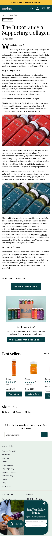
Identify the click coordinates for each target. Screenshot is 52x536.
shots (37, 103)
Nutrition (7, 20)
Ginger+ (16, 164)
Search (4, 462)
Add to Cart (14, 394)
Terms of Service (8, 472)
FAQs (4, 483)
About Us (6, 455)
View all (46, 354)
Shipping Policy (8, 469)
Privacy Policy (7, 465)
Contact (5, 479)
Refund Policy (7, 476)
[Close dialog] (47, 503)
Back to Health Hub (27, 286)
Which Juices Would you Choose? (26, 339)
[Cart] (43, 8)
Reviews (5, 458)
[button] (10, 382)
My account (6, 486)
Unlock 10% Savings (38, 525)
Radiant (44, 234)
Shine (17, 109)
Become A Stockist (9, 451)
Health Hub (13, 15)
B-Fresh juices (25, 103)
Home (4, 15)
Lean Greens (39, 179)
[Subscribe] (44, 434)
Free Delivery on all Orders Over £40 (26, 2)
